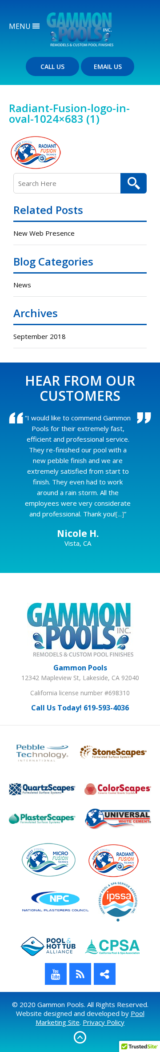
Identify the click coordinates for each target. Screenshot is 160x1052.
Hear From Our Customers (80, 388)
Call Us (52, 66)
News (22, 284)
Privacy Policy (103, 1022)
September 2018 (39, 336)
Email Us (108, 66)
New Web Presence (44, 233)
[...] (120, 513)
